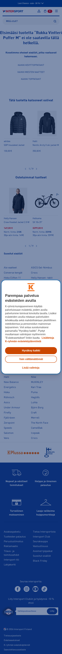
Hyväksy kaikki (31, 350)
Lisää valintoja (30, 367)
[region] (31, 327)
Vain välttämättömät (31, 359)
